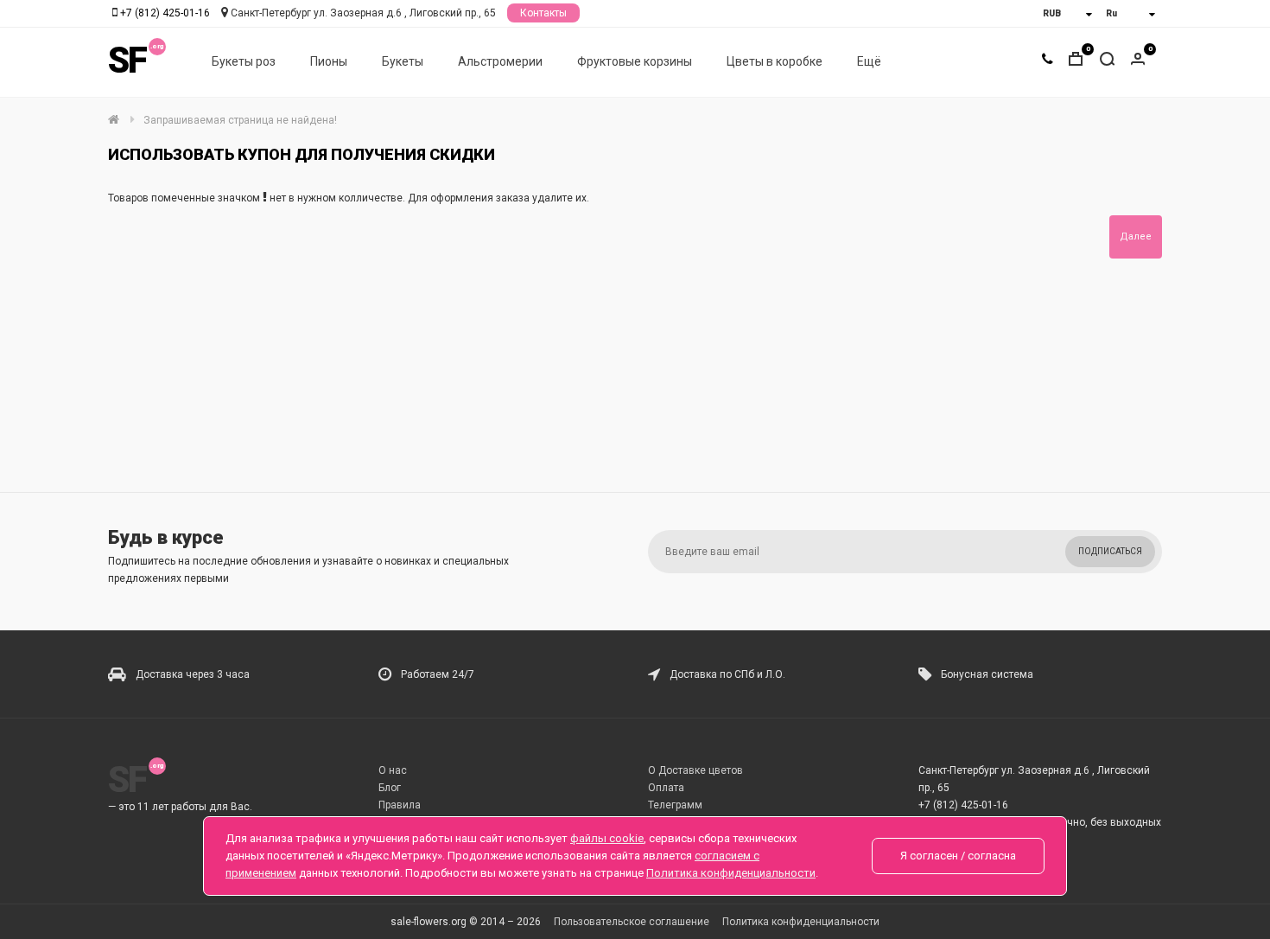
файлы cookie (607, 838)
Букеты (402, 61)
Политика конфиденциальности (800, 922)
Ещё (869, 61)
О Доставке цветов (695, 770)
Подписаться (1110, 551)
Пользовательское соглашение (631, 922)
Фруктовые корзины (634, 61)
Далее (1136, 236)
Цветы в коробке (774, 61)
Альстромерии (500, 61)
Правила (399, 805)
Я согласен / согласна (958, 855)
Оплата (666, 788)
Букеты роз (244, 61)
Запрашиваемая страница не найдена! (240, 120)
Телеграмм (675, 805)
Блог (389, 788)
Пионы (328, 61)
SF (127, 60)
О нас (392, 770)
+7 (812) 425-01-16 (165, 13)
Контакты (543, 13)
